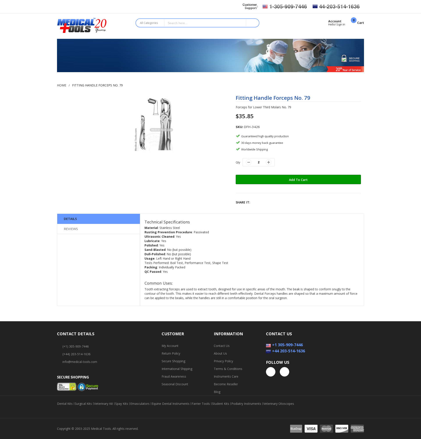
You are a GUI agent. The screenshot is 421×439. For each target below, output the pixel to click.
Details (70, 218)
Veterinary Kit (103, 403)
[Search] (252, 23)
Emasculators (140, 403)
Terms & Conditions (228, 369)
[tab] (98, 219)
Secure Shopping (173, 361)
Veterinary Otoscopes (278, 403)
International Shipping (177, 369)
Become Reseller (226, 384)
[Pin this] (276, 202)
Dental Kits (65, 403)
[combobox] (205, 23)
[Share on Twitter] (266, 202)
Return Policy (171, 353)
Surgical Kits (83, 403)
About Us (220, 353)
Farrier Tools (201, 403)
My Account (170, 346)
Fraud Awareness (174, 376)
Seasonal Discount (175, 384)
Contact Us (222, 346)
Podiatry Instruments (246, 403)
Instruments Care (226, 376)
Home (61, 85)
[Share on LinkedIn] (285, 202)
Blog (217, 392)
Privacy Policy (223, 361)
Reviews (71, 229)
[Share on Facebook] (257, 202)
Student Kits (220, 403)
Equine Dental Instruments (170, 403)
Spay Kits (121, 403)
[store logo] (93, 26)
